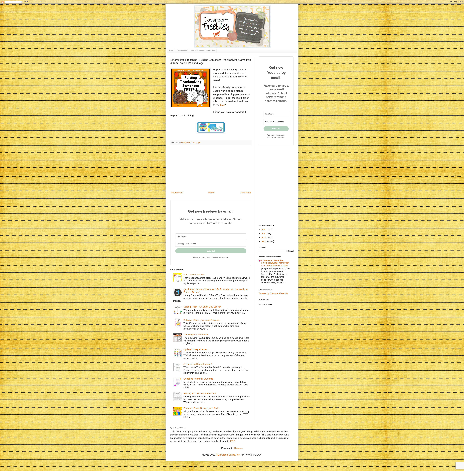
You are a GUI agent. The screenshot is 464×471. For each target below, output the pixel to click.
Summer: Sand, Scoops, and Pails (201, 408)
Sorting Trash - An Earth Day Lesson (202, 306)
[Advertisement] (210, 170)
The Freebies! (182, 51)
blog (222, 105)
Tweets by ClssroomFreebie (273, 293)
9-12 (263, 237)
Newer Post (177, 192)
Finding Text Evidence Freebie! (199, 393)
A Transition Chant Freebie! (197, 364)
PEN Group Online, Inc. (228, 454)
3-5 (263, 229)
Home (170, 51)
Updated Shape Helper (195, 349)
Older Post (245, 192)
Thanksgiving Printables (195, 334)
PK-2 (264, 241)
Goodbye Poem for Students (198, 378)
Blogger (238, 448)
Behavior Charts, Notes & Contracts (201, 320)
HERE (231, 441)
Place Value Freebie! (194, 274)
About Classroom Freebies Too (203, 51)
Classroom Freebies (272, 260)
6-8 (263, 233)
